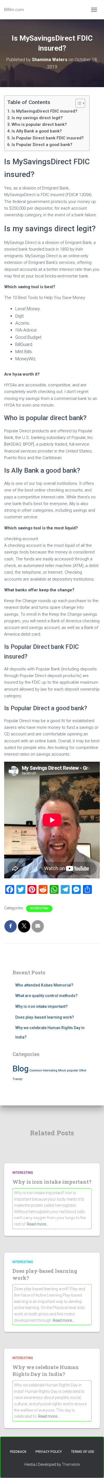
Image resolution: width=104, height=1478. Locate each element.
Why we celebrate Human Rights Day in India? (45, 1370)
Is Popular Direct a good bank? (42, 144)
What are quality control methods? (46, 995)
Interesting (39, 908)
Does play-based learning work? (44, 1017)
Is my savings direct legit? (37, 117)
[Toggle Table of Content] (77, 103)
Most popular (68, 1070)
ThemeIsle (71, 1464)
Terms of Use (82, 1452)
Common (35, 1070)
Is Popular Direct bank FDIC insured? (48, 138)
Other (83, 1070)
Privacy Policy (48, 1452)
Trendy (17, 1079)
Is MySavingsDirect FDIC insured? (44, 111)
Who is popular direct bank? (39, 124)
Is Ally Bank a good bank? (37, 131)
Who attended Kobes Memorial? (44, 985)
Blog (20, 1068)
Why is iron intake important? (41, 1006)
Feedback (18, 1452)
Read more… (38, 1224)
